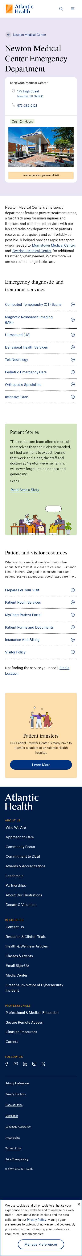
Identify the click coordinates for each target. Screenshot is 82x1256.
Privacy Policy (36, 1219)
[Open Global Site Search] (61, 8)
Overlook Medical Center (32, 250)
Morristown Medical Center (53, 245)
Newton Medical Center (29, 34)
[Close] (79, 1204)
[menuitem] (38, 827)
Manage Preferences (41, 1244)
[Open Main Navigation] (73, 8)
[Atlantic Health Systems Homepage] (19, 8)
